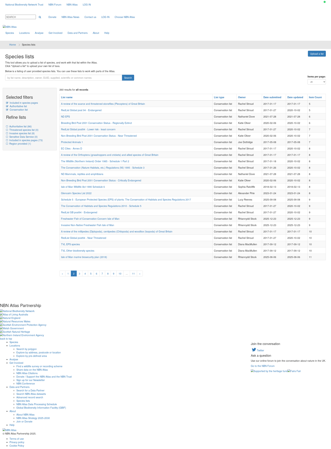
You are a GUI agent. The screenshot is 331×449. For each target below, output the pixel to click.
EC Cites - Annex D (71, 148)
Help (106, 33)
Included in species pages (23, 102)
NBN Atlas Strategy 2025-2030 (33, 418)
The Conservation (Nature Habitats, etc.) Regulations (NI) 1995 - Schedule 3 (102, 167)
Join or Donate (24, 421)
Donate (52, 17)
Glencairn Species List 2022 (76, 193)
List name (67, 97)
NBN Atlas (72, 4)
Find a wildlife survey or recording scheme (39, 366)
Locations (24, 33)
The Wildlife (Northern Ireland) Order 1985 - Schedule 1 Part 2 (95, 161)
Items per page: (317, 76)
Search (128, 77)
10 (120, 273)
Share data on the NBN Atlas (32, 369)
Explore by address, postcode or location (38, 352)
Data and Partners (78, 33)
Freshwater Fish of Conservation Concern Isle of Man (90, 218)
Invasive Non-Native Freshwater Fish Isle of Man (87, 225)
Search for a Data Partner (30, 390)
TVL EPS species (70, 244)
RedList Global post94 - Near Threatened (83, 238)
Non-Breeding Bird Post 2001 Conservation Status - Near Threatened (99, 135)
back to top (6, 338)
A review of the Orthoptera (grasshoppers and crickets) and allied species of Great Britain (109, 155)
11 (133, 273)
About (96, 33)
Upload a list (317, 53)
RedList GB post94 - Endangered (79, 212)
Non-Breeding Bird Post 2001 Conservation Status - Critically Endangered (101, 180)
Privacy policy (16, 442)
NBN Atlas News (70, 17)
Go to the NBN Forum (263, 366)
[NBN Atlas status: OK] (325, 2)
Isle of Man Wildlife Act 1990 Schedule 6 (83, 186)
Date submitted (272, 97)
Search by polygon (26, 349)
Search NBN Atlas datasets (31, 394)
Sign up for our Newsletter (30, 380)
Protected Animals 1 (72, 142)
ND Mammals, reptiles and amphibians (82, 174)
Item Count (315, 97)
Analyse (39, 33)
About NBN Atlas (25, 414)
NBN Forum (54, 4)
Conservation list (18, 109)
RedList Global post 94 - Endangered (81, 110)
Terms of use (16, 438)
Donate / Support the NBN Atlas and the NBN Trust (44, 376)
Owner (242, 97)
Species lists (23, 400)
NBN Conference (25, 383)
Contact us (90, 17)
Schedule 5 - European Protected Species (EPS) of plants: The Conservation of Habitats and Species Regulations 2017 (126, 199)
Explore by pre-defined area (31, 356)
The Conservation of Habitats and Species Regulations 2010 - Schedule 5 (101, 206)
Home (12, 44)
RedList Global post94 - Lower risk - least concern (88, 129)
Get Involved (55, 33)
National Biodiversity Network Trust (24, 4)
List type (219, 97)
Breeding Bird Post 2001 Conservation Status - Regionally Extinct (96, 123)
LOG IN (87, 4)
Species (9, 33)
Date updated (295, 97)
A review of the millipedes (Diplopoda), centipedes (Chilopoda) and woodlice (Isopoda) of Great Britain (116, 231)
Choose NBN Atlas (125, 17)
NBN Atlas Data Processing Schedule (36, 404)
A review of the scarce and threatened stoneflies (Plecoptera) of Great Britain (103, 103)
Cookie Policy (16, 445)
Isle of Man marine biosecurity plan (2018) (84, 257)
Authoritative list (18, 106)
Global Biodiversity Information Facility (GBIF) (41, 407)
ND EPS (65, 116)
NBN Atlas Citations (27, 373)
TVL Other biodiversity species (77, 250)
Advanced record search (29, 397)
